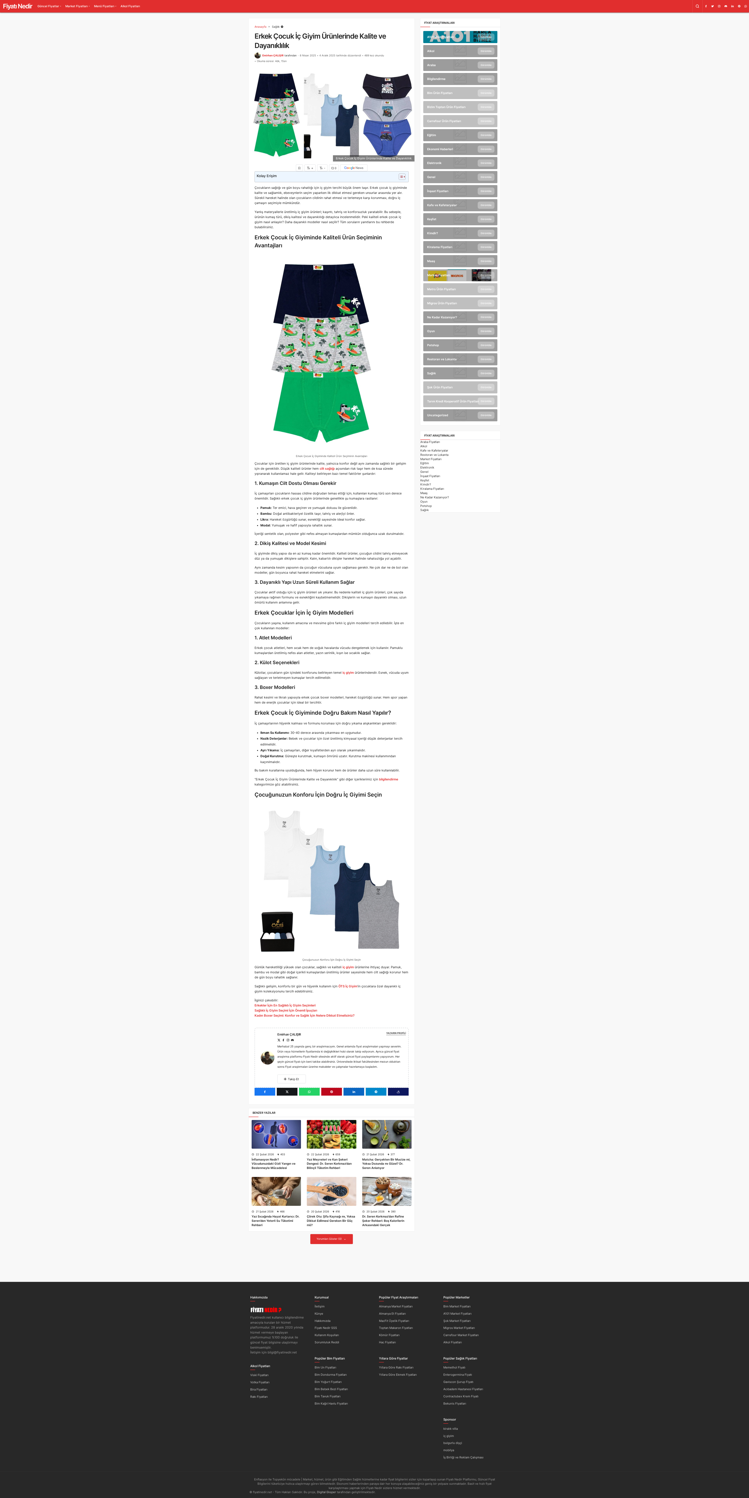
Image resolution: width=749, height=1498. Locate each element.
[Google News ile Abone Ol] (353, 167)
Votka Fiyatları (260, 1382)
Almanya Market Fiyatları (396, 1306)
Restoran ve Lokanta (434, 455)
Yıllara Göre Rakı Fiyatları (396, 1367)
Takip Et (293, 1079)
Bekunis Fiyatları (454, 1403)
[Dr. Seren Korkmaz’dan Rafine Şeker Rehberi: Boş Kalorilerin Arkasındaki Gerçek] (387, 1191)
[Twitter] (712, 6)
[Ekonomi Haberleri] (460, 149)
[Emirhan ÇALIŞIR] (269, 1057)
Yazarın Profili (396, 1033)
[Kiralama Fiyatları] (460, 247)
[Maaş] (460, 261)
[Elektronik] (460, 163)
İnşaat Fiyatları (430, 476)
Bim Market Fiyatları (457, 1306)
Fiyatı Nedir (17, 6)
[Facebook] (706, 6)
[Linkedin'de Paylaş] (353, 1092)
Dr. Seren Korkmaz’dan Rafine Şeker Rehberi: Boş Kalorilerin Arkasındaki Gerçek (383, 1221)
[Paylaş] (398, 1092)
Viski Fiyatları (259, 1375)
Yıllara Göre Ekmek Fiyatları (398, 1374)
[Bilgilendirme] (460, 79)
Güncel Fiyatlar (48, 6)
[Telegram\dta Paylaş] (376, 1092)
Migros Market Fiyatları (459, 1328)
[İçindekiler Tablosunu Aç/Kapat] (400, 176)
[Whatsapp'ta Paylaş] (309, 1092)
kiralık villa (450, 1429)
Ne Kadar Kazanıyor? (434, 497)
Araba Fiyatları (430, 442)
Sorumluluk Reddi (327, 1342)
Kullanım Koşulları (327, 1335)
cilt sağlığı (327, 468)
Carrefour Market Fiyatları (461, 1335)
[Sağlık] (460, 373)
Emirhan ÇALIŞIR (273, 55)
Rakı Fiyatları (259, 1397)
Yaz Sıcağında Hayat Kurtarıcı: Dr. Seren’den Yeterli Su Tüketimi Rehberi (275, 1221)
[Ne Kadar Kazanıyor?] (460, 317)
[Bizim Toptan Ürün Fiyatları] (460, 107)
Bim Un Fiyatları (325, 1367)
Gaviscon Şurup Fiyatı (458, 1382)
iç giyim (348, 672)
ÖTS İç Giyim (347, 986)
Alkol (423, 446)
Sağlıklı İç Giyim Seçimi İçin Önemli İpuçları (286, 1010)
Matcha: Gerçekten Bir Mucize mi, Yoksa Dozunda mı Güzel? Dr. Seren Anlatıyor (386, 1164)
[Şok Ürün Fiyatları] (460, 387)
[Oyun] (460, 331)
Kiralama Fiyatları (432, 489)
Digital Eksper (326, 1492)
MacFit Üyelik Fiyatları (394, 1321)
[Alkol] (460, 51)
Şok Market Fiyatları (457, 1321)
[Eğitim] (460, 135)
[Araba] (460, 65)
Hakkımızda (322, 1321)
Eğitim (424, 463)
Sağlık (424, 510)
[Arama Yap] (697, 6)
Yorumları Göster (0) (330, 1238)
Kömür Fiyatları (389, 1335)
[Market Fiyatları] (460, 275)
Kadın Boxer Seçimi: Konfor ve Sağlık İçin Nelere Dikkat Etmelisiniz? (305, 1015)
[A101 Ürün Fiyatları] (460, 37)
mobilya (448, 1450)
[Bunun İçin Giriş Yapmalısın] (299, 167)
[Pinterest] (739, 6)
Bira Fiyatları (258, 1389)
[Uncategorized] (460, 415)
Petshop (426, 506)
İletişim (320, 1306)
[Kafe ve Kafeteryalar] (460, 205)
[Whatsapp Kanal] (745, 6)
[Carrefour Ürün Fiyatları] (460, 121)
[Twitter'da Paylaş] (287, 1092)
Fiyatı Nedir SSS (326, 1328)
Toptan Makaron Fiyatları (396, 1328)
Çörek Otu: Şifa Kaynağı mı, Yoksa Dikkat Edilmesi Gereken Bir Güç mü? (331, 1221)
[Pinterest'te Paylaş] (331, 1092)
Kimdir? (425, 484)
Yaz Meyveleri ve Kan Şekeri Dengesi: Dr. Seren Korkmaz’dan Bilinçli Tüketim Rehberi (329, 1164)
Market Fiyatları (76, 6)
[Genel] (460, 177)
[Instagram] (719, 6)
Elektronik (427, 467)
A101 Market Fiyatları (457, 1313)
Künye (319, 1313)
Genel (424, 472)
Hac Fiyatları (387, 1342)
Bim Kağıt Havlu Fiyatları (331, 1403)
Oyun (424, 501)
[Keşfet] (460, 219)
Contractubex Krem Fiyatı (460, 1396)
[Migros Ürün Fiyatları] (460, 303)
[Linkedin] (732, 6)
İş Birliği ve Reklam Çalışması (463, 1457)
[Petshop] (460, 345)
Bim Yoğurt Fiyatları (328, 1382)
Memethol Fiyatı (454, 1367)
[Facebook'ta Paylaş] (265, 1092)
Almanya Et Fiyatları (392, 1313)
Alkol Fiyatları (130, 6)
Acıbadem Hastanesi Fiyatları (463, 1389)
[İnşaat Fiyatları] (460, 191)
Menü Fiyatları (104, 6)
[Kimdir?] (460, 233)
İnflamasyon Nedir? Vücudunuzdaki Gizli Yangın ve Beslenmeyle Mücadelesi (274, 1164)
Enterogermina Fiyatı (457, 1374)
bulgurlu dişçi (452, 1443)
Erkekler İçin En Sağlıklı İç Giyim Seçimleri (285, 1005)
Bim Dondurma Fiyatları (331, 1374)
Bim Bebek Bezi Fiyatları (331, 1389)
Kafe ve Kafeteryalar (434, 450)
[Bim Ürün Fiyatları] (460, 93)
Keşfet (424, 480)
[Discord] (725, 6)
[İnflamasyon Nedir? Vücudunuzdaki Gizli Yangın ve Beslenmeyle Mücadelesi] (276, 1134)
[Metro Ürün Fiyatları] (460, 289)
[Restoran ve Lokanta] (460, 359)
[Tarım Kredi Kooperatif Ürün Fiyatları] (460, 401)
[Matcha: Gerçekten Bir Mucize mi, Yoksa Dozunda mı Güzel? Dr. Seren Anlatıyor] (387, 1134)
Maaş (424, 493)
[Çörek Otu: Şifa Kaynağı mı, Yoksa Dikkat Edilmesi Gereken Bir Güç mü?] (331, 1191)
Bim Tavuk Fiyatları (328, 1396)
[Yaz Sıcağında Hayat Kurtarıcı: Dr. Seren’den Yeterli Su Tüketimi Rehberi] (276, 1191)
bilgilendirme (388, 779)
